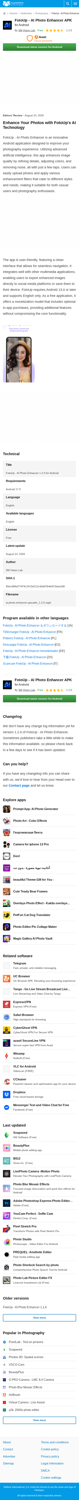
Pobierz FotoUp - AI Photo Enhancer (26, 638)
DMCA (45, 1470)
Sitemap (8, 1463)
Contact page (19, 785)
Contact (8, 1449)
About (7, 1442)
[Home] (4, 13)
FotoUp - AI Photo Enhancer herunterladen (30, 650)
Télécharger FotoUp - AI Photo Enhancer (29, 631)
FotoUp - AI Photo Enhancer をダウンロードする (35, 625)
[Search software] (67, 3)
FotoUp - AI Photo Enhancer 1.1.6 (25, 1307)
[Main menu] (75, 3)
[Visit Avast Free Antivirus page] (39, 38)
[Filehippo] (13, 3)
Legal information (52, 1463)
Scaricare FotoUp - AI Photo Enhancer (28, 663)
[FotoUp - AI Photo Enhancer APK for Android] (7, 25)
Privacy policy (50, 1456)
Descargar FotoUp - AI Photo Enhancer (28, 644)
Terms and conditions (55, 1442)
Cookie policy (50, 1449)
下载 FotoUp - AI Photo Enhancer (24, 657)
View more (39, 1317)
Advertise (9, 1456)
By (25, 30)
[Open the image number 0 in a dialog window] (19, 353)
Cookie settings (51, 1477)
